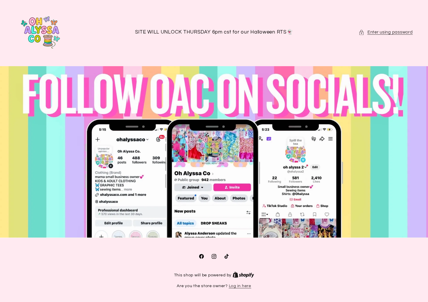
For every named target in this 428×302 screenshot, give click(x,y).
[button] (386, 32)
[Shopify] (243, 275)
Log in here (240, 286)
